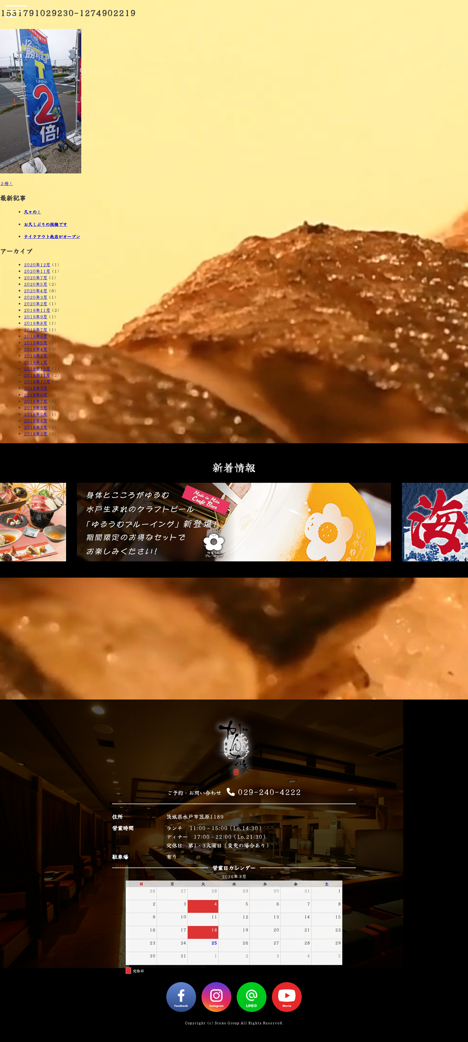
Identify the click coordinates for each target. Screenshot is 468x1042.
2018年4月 (35, 420)
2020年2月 (35, 303)
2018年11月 (37, 375)
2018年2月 (35, 433)
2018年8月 (35, 394)
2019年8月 (35, 323)
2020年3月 (35, 297)
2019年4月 (35, 349)
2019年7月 (35, 329)
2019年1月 (35, 362)
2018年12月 (37, 368)
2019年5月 (35, 342)
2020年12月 (37, 264)
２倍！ (6, 183)
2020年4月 (35, 290)
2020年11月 (37, 271)
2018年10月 (37, 381)
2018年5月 (35, 414)
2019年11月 (37, 310)
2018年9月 (35, 388)
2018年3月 (35, 427)
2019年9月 (35, 316)
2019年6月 (35, 336)
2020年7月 (35, 277)
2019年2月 (35, 355)
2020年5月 (35, 284)
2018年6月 (35, 407)
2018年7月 (35, 401)
